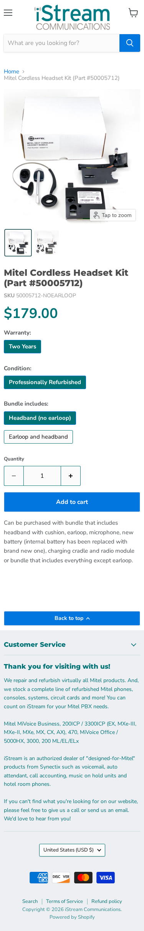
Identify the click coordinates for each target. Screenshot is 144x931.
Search (30, 901)
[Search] (129, 43)
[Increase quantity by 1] (71, 476)
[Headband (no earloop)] (41, 427)
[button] (18, 243)
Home (11, 71)
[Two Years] (23, 355)
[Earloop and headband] (39, 445)
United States (68, 850)
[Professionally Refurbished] (46, 391)
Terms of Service (64, 901)
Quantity (14, 459)
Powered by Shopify (72, 917)
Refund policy (106, 901)
